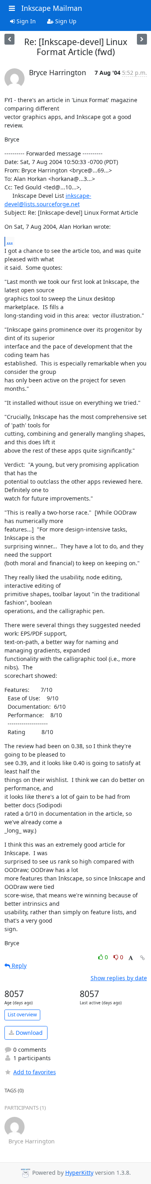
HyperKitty (79, 1172)
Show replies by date (119, 978)
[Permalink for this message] (142, 957)
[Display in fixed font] (130, 958)
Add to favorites (34, 1072)
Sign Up (65, 21)
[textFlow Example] (9, 39)
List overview (22, 1014)
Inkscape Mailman (51, 8)
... (10, 241)
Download (28, 1032)
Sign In (25, 21)
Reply (18, 965)
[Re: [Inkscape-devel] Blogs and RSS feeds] (142, 39)
